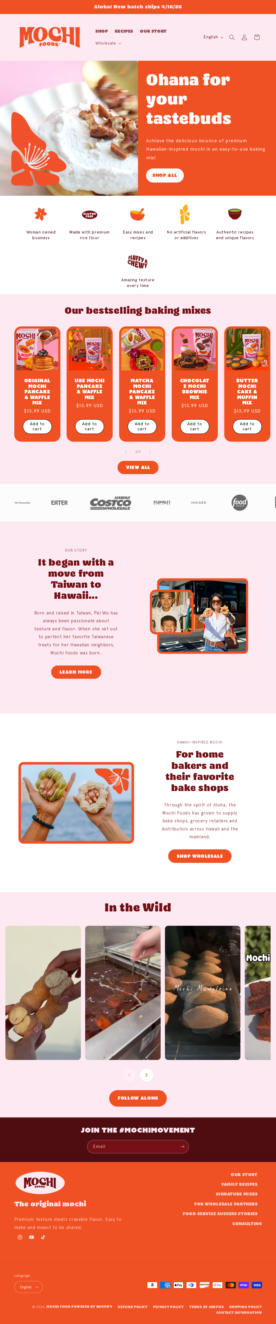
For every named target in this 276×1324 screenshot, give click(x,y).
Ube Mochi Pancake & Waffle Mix (90, 389)
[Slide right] (150, 452)
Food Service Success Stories (220, 1213)
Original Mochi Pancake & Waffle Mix (37, 392)
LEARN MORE (76, 672)
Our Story (244, 1174)
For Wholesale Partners (226, 1204)
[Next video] (146, 1075)
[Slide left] (126, 452)
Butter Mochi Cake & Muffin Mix (247, 392)
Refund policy (133, 1307)
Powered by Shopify (91, 1307)
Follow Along (138, 1098)
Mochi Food (58, 1307)
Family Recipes (240, 1184)
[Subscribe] (182, 1146)
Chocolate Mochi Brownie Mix (195, 389)
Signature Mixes (236, 1194)
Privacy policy (168, 1307)
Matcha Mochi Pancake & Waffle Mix (142, 392)
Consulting (247, 1223)
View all (138, 467)
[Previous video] (129, 1075)
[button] (107, 43)
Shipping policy (245, 1307)
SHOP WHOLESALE (200, 856)
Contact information (239, 1313)
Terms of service (206, 1307)
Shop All (165, 175)
